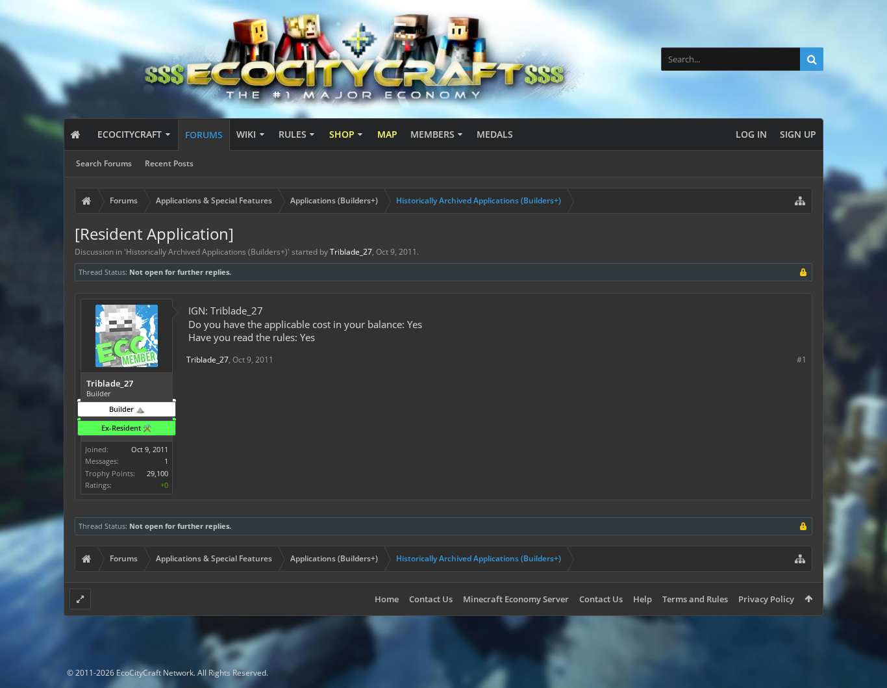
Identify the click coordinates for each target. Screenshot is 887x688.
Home (387, 599)
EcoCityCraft (129, 134)
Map (387, 134)
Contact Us (431, 599)
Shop (342, 134)
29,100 (157, 473)
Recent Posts (169, 163)
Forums (204, 135)
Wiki (246, 134)
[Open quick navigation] (800, 200)
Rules (292, 134)
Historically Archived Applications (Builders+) (207, 251)
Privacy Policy (766, 599)
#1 (801, 359)
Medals (495, 134)
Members (432, 134)
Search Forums (104, 163)
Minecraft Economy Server (516, 599)
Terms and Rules (695, 599)
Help (642, 599)
